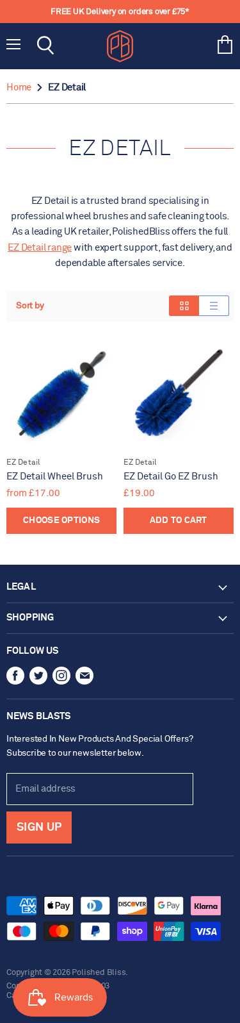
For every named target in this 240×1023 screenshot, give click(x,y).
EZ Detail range (40, 248)
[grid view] (184, 305)
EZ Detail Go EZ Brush (171, 476)
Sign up (39, 827)
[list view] (214, 305)
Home (18, 87)
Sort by (30, 305)
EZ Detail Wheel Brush (54, 476)
